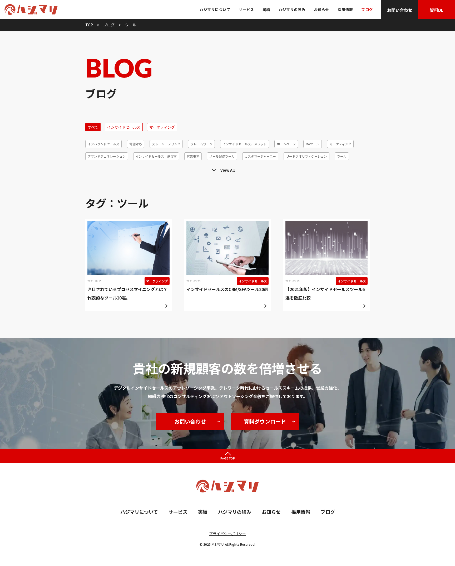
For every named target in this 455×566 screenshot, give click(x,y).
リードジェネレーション (287, 168)
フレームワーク (201, 144)
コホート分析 (193, 168)
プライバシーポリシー (227, 533)
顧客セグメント (163, 168)
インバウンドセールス (103, 144)
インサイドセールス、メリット (244, 144)
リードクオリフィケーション (306, 156)
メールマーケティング (126, 168)
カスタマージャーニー (260, 156)
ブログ (367, 9)
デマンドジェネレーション (107, 156)
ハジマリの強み (292, 9)
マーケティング (162, 127)
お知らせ (321, 9)
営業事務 (193, 156)
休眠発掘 (321, 168)
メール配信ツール (222, 156)
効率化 (342, 168)
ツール (342, 156)
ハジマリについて (215, 9)
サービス (246, 9)
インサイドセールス (123, 127)
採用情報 (345, 9)
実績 (266, 9)
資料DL (436, 10)
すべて (93, 127)
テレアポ (94, 168)
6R (359, 168)
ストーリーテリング (166, 144)
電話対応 (135, 144)
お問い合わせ (399, 10)
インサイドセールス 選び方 (156, 156)
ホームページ (286, 144)
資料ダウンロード (265, 421)
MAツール (312, 144)
